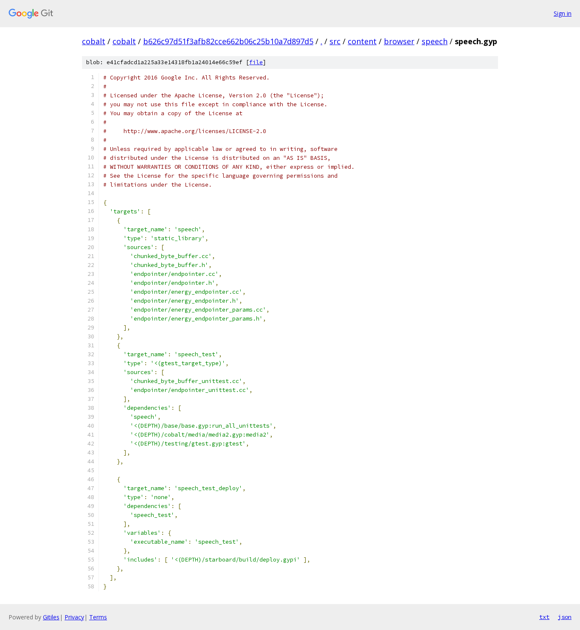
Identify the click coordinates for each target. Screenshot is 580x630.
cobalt (93, 41)
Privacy (74, 617)
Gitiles (51, 617)
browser (399, 41)
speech (435, 41)
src (335, 41)
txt (544, 617)
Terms (98, 617)
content (362, 41)
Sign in (563, 13)
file (256, 62)
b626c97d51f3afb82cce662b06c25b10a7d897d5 (228, 41)
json (565, 617)
